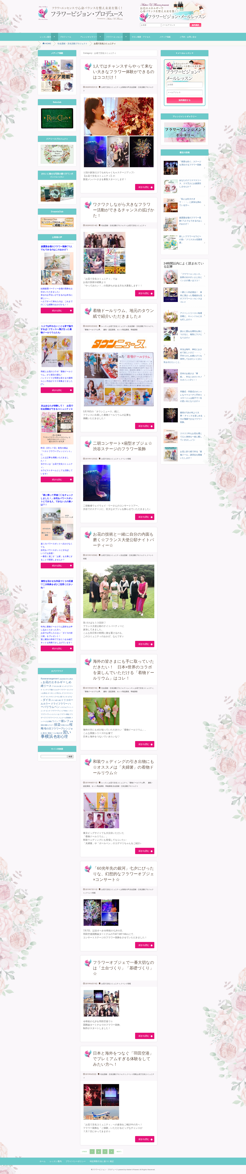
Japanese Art (63, 679)
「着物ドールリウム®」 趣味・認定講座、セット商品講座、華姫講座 (110, 330)
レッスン (104, 326)
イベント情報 (126, 459)
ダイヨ (47, 700)
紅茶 (60, 733)
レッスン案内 (45, 37)
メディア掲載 (165, 37)
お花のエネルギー (54, 682)
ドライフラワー (59, 703)
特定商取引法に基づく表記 (102, 1161)
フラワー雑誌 (64, 714)
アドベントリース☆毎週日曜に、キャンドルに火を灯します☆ (191, 316)
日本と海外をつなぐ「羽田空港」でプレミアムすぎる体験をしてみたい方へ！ (123, 1059)
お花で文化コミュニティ (110, 87)
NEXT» (119, 1152)
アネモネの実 (56, 686)
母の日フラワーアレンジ (57, 728)
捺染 (57, 724)
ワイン (55, 721)
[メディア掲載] (57, 61)
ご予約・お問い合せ (188, 37)
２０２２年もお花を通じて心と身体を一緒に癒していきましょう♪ (191, 436)
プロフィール (65, 37)
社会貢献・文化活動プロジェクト (72, 43)
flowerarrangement (50, 679)
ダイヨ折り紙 (56, 700)
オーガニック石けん (54, 693)
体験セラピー (49, 725)
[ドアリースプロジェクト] (57, 146)
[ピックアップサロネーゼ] (57, 219)
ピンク (48, 711)
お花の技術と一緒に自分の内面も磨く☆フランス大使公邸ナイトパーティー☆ (123, 540)
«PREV (84, 1152)
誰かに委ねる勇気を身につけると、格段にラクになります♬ (191, 334)
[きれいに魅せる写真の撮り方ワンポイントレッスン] (57, 184)
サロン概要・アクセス (141, 37)
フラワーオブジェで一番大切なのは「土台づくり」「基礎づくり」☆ (123, 968)
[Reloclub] (57, 110)
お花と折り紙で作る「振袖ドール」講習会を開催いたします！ (191, 454)
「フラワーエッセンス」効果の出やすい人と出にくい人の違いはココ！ (191, 277)
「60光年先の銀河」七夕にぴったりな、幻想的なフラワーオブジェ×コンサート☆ (123, 874)
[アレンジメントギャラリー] (185, 124)
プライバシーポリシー (76, 1161)
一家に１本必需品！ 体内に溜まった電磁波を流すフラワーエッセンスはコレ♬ (191, 297)
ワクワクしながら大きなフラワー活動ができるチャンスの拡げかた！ (123, 210)
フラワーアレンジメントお (50, 714)
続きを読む (144, 187)
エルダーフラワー (60, 690)
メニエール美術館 (64, 718)
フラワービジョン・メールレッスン (184, 70)
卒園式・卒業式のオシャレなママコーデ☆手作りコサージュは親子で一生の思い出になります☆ (191, 396)
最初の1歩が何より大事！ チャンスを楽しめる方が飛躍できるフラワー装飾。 (191, 417)
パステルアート (65, 707)
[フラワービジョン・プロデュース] (80, 7)
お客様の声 (125, 87)
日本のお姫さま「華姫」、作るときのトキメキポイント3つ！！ (191, 376)
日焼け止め (65, 725)
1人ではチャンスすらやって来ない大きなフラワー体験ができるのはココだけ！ (123, 71)
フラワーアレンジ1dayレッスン (62, 711)
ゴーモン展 (58, 697)
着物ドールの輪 (53, 733)
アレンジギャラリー (88, 37)
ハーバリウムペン (56, 705)
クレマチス (50, 697)
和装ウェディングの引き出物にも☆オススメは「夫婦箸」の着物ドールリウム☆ (123, 767)
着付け (45, 733)
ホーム (43, 1161)
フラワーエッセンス (114, 37)
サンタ (64, 697)
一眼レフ (64, 721)
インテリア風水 (48, 690)
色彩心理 (61, 736)
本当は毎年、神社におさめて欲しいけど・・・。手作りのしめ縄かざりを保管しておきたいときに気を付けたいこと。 (183, 355)
